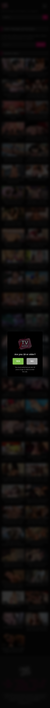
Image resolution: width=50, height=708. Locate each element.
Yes (18, 361)
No (32, 361)
